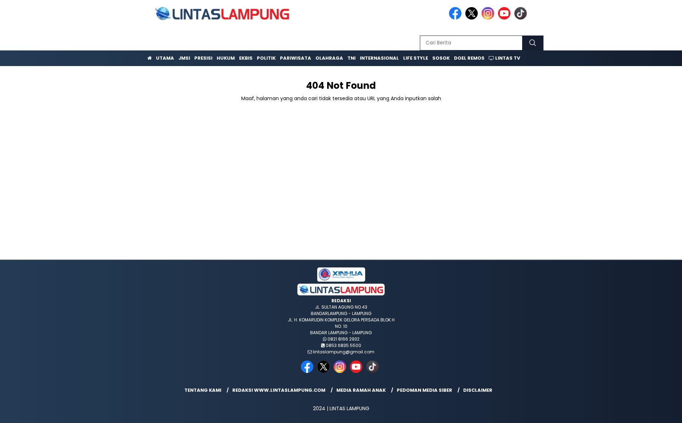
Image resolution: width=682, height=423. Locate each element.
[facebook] (456, 18)
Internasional (379, 58)
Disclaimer (477, 390)
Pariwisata (295, 58)
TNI (351, 58)
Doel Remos (469, 58)
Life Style (415, 58)
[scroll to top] (655, 412)
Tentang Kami (202, 390)
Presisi (203, 58)
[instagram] (489, 18)
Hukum (226, 58)
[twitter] (472, 18)
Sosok (441, 58)
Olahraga (329, 58)
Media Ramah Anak (361, 390)
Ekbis (246, 58)
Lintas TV (507, 58)
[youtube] (505, 18)
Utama (165, 58)
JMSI (184, 58)
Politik (266, 58)
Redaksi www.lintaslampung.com (278, 390)
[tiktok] (521, 18)
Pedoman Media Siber (424, 390)
